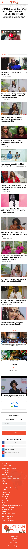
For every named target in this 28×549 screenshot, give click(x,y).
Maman (4, 474)
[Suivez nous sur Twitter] (14, 546)
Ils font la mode (8, 520)
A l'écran (5, 494)
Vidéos (4, 498)
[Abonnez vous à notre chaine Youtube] (16, 546)
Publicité (14, 540)
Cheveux (5, 470)
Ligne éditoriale (14, 538)
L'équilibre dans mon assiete (12, 505)
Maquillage (6, 466)
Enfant (5, 483)
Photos (5, 496)
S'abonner (14, 432)
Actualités (6, 492)
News (4, 490)
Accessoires (6, 518)
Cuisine (4, 503)
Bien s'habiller (7, 516)
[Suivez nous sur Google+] (11, 546)
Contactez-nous (14, 542)
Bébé (3, 481)
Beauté (4, 463)
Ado (3, 485)
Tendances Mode (8, 514)
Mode (4, 511)
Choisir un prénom (9, 487)
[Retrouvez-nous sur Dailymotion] (19, 546)
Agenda (5, 500)
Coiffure (5, 472)
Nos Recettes (7, 509)
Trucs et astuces (8, 507)
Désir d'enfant (7, 476)
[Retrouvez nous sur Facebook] (8, 546)
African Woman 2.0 (18, 16)
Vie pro (12, 16)
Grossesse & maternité (10, 479)
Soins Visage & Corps (9, 468)
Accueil (9, 16)
